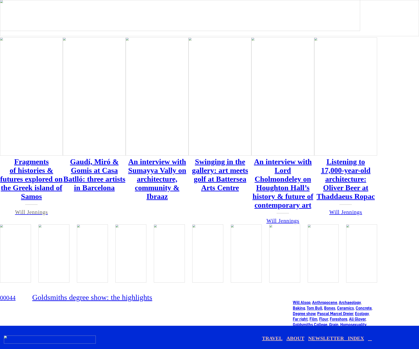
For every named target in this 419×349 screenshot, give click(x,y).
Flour (323, 319)
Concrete (364, 308)
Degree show (304, 314)
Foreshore (338, 319)
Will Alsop (301, 303)
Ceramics (345, 308)
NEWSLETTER (328, 338)
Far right (300, 319)
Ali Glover (357, 319)
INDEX (356, 338)
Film (313, 319)
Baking (299, 308)
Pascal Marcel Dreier (335, 314)
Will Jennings (345, 212)
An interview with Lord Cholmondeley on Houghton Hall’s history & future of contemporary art (283, 183)
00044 (8, 297)
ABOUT (295, 338)
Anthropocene (324, 303)
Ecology (362, 314)
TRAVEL (272, 338)
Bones (329, 308)
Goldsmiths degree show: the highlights (92, 297)
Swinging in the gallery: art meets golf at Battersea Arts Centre (220, 174)
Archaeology (350, 303)
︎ (370, 338)
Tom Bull (314, 308)
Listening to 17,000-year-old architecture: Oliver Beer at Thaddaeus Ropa (344, 179)
